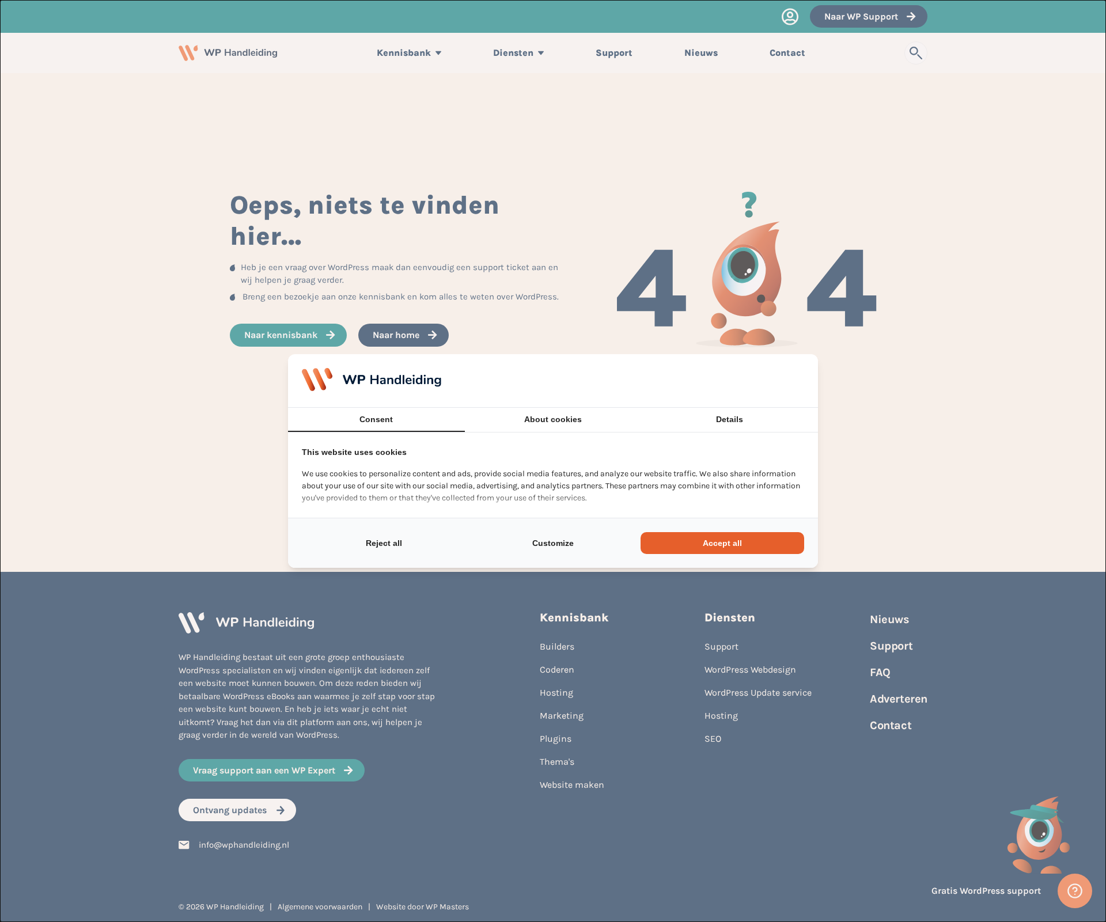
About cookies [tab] (553, 419)
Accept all (722, 543)
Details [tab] (729, 419)
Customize (553, 543)
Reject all (384, 543)
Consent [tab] (376, 419)
